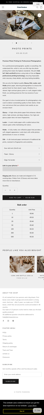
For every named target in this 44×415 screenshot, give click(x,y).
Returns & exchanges (10, 347)
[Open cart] (41, 7)
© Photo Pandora (22, 392)
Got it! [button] (22, 411)
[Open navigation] (3, 7)
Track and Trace (8, 350)
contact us (6, 354)
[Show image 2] (18, 43)
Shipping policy (8, 343)
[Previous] (12, 42)
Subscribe (11, 381)
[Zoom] (39, 15)
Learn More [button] (32, 406)
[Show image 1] (16, 43)
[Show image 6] (27, 43)
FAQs (4, 333)
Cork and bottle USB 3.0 (22, 275)
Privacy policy (7, 336)
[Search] (37, 7)
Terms (5, 340)
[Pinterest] (13, 321)
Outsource (6, 357)
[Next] (31, 42)
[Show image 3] (20, 43)
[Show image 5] (25, 43)
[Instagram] (8, 321)
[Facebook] (3, 321)
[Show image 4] (23, 43)
